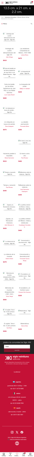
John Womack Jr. (9, 225)
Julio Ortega (9, 57)
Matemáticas (25, 324)
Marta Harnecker (9, 158)
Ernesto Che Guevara (25, 292)
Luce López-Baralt (9, 94)
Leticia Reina (24, 55)
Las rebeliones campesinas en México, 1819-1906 (25, 51)
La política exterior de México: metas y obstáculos (24, 221)
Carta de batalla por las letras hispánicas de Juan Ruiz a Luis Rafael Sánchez (9, 89)
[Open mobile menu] (2, 3)
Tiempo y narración (9, 185)
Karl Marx (9, 328)
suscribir (17, 350)
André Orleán (9, 258)
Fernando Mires (24, 126)
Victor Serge (9, 296)
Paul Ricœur (24, 158)
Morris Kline (24, 326)
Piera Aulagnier (9, 126)
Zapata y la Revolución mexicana (9, 221)
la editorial (17, 372)
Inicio (2, 17)
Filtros (5, 23)
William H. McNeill (25, 88)
